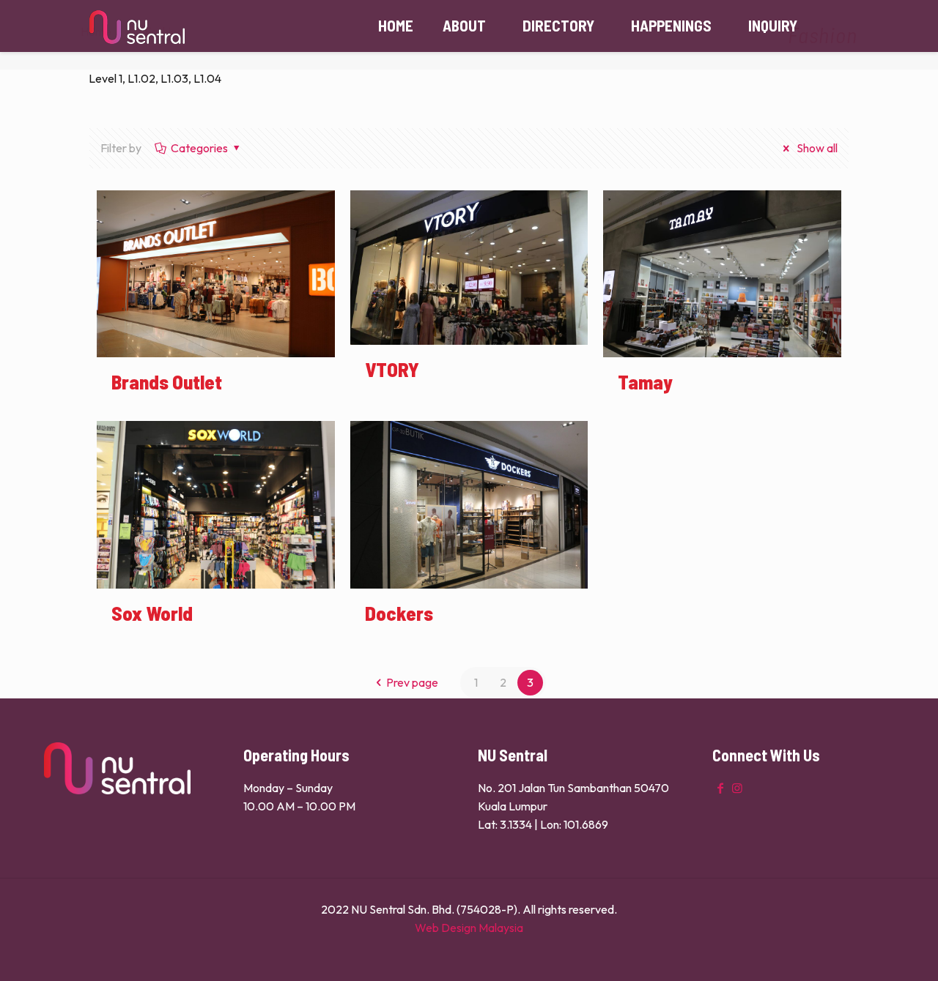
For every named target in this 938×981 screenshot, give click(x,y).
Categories (199, 148)
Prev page (412, 682)
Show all (816, 148)
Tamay (645, 381)
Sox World (152, 612)
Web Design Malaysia (469, 927)
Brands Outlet (166, 381)
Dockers (399, 612)
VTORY (392, 369)
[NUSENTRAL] (137, 25)
